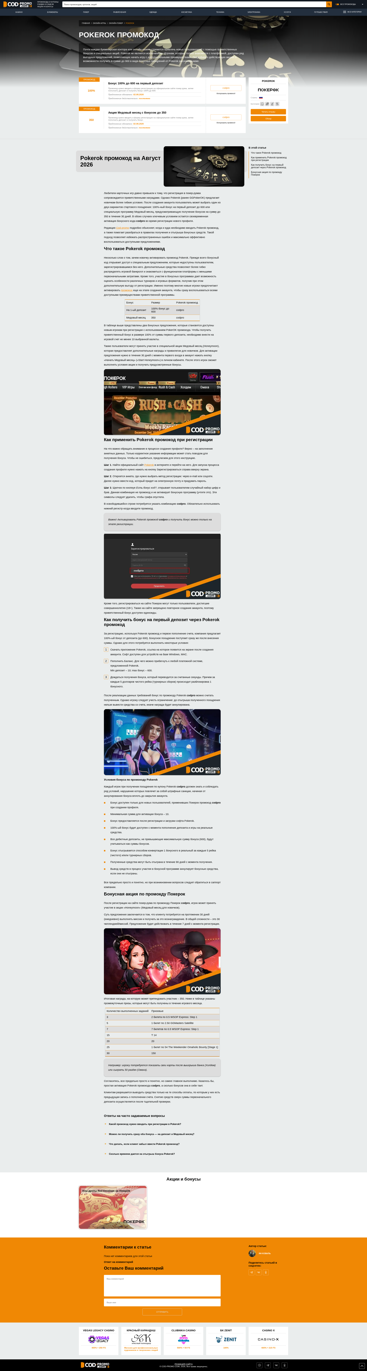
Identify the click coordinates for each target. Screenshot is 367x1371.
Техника (220, 12)
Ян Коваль (265, 1253)
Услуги (287, 12)
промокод (126, 290)
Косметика (186, 12)
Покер (86, 12)
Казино (19, 12)
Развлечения (119, 12)
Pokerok (149, 465)
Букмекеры (52, 12)
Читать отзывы (268, 112)
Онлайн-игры (99, 23)
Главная (86, 23)
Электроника (253, 12)
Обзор (268, 118)
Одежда (153, 12)
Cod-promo (122, 227)
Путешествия (321, 12)
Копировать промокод (226, 93)
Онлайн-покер (116, 23)
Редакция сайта (184, 1364)
